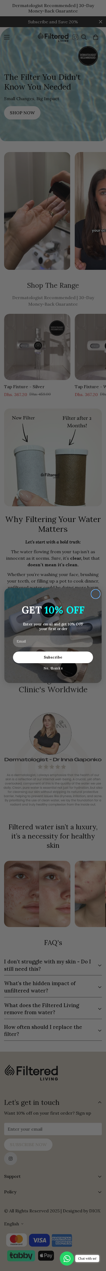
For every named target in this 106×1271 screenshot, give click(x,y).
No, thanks (53, 668)
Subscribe (53, 657)
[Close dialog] (95, 594)
